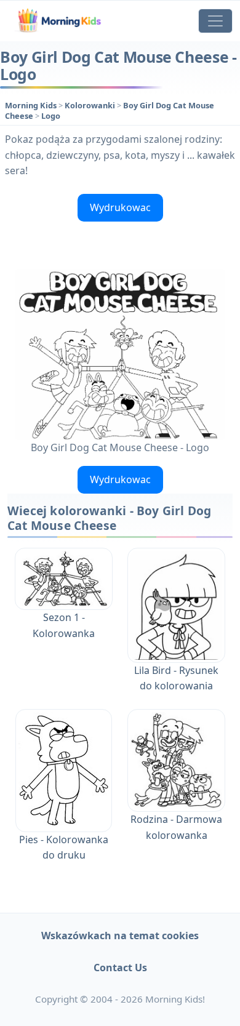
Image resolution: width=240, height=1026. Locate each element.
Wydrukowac (120, 207)
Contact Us (120, 967)
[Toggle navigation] (215, 21)
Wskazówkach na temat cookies (120, 935)
